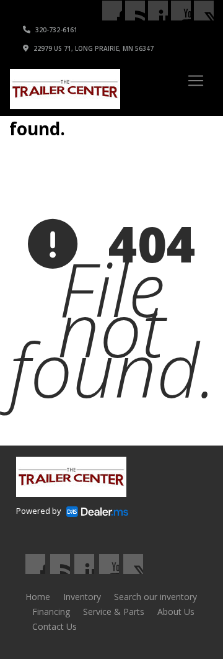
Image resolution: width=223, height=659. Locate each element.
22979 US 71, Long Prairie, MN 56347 (93, 48)
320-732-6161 (55, 29)
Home (37, 597)
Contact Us (54, 626)
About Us (176, 611)
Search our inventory (155, 597)
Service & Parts (113, 611)
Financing (51, 611)
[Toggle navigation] (195, 80)
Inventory (82, 597)
